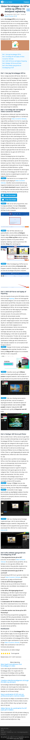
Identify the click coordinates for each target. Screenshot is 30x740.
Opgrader (3, 732)
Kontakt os (3, 734)
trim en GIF (4, 530)
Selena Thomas (9, 16)
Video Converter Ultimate (19, 119)
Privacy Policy (16, 738)
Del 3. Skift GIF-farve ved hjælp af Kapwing (14, 61)
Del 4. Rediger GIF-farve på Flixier (11, 63)
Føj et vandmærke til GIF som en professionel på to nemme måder (13, 695)
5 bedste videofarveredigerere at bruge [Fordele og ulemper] (15, 681)
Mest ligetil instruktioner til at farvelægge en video (11, 665)
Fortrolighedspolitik (22, 732)
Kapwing (11, 298)
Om (15, 732)
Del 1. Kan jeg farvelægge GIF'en (11, 54)
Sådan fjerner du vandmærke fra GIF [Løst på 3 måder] (14, 709)
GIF (16, 16)
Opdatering (10, 732)
